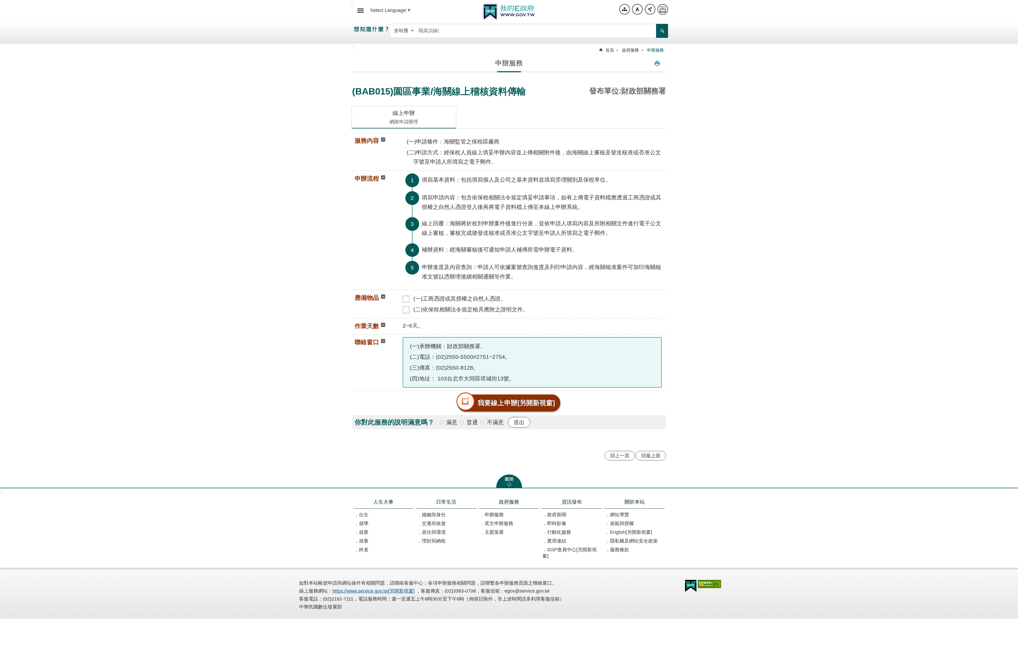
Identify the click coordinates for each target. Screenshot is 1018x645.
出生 (363, 514)
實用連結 (556, 541)
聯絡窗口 (367, 342)
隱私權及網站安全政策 (634, 541)
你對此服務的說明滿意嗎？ (394, 422)
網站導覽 (624, 9)
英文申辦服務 (499, 523)
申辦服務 (655, 50)
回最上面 (650, 455)
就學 (363, 523)
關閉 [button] (509, 481)
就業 (363, 532)
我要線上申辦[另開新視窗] (516, 402)
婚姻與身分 (434, 514)
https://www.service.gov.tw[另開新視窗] (373, 591)
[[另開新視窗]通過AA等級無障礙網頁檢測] (709, 584)
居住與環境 (434, 532)
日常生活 (446, 502)
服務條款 (619, 549)
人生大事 (383, 502)
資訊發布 (572, 502)
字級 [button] (637, 9)
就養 (363, 541)
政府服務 (630, 50)
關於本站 (635, 502)
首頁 (609, 50)
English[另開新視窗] (631, 532)
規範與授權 (622, 523)
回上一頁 (619, 455)
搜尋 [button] (662, 31)
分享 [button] (650, 9)
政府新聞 (556, 514)
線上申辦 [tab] (403, 117)
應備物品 (367, 297)
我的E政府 (509, 12)
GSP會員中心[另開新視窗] (569, 553)
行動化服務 (559, 532)
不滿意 (495, 422)
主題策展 (494, 532)
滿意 (451, 422)
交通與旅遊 (434, 523)
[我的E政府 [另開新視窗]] (690, 586)
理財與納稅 (434, 541)
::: (2, 491)
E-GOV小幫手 (662, 9)
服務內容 (367, 140)
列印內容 (657, 63)
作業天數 (367, 325)
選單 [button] (360, 10)
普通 (472, 422)
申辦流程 (367, 178)
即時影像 (556, 523)
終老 (363, 549)
